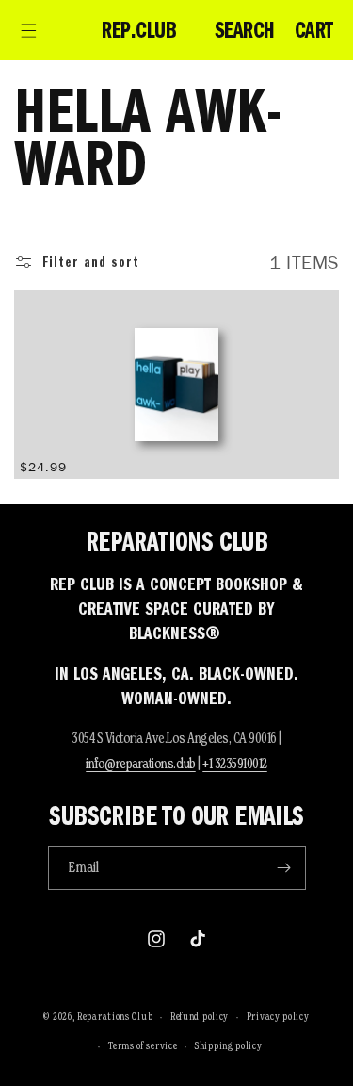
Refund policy (199, 1016)
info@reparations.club (141, 763)
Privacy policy (278, 1016)
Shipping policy (229, 1045)
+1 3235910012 (234, 763)
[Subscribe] (284, 868)
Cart (314, 30)
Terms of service (142, 1045)
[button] (28, 30)
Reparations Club (114, 1016)
